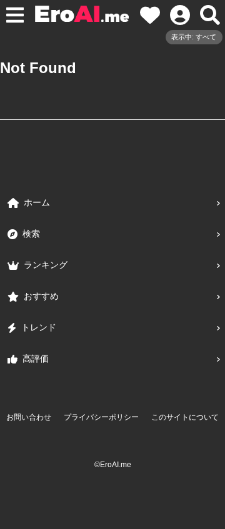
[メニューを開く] (15, 15)
